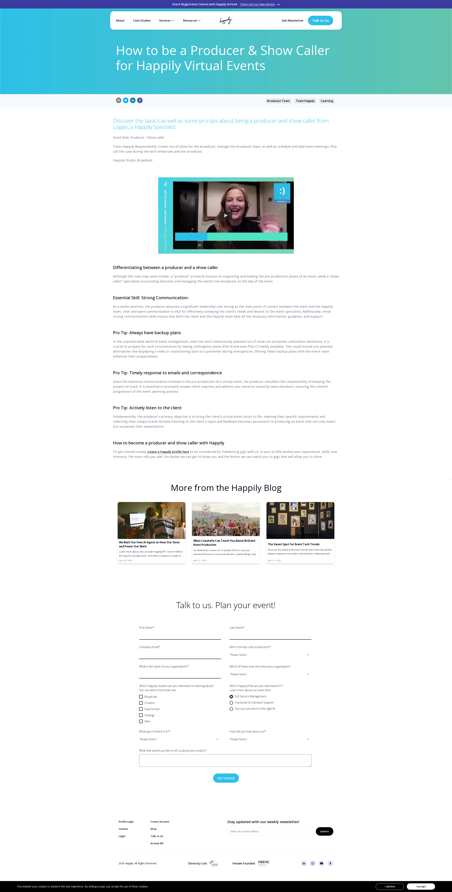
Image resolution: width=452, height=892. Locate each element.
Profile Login (126, 821)
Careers (123, 829)
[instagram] (313, 863)
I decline (390, 886)
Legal (122, 836)
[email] (118, 100)
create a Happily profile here (168, 452)
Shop (153, 829)
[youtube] (322, 863)
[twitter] (126, 100)
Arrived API (156, 843)
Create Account (160, 821)
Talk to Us (156, 836)
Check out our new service (257, 4)
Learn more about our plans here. (251, 690)
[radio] (270, 696)
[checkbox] (180, 709)
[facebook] (140, 100)
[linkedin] (133, 100)
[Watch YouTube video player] (226, 215)
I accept (421, 886)
